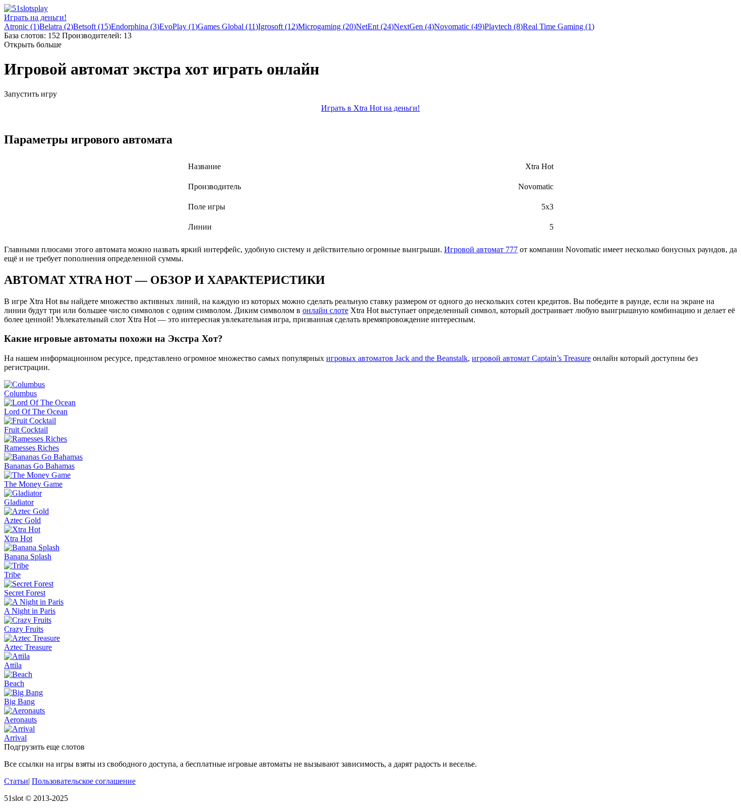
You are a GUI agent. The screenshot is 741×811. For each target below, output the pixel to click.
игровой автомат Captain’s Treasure (531, 358)
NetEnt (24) (375, 26)
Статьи (16, 781)
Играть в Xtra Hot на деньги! (370, 108)
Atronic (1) (21, 26)
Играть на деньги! (35, 17)
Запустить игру (30, 94)
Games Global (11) (228, 26)
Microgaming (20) (327, 26)
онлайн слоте (325, 310)
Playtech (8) (503, 26)
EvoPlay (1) (178, 26)
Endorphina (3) (135, 26)
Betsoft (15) (92, 26)
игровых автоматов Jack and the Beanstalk (397, 358)
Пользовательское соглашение (84, 781)
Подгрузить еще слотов (44, 747)
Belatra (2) (56, 26)
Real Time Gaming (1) (558, 26)
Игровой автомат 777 (481, 249)
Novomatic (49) (459, 26)
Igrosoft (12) (278, 26)
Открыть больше (32, 44)
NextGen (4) (414, 26)
